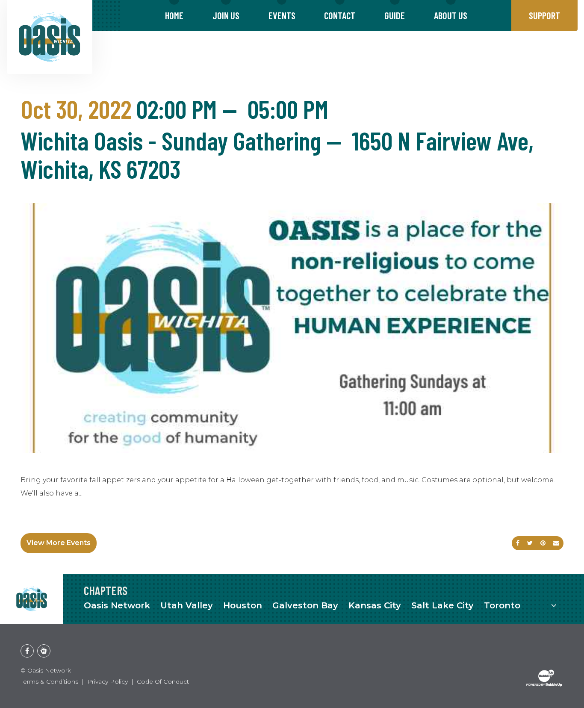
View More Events (59, 543)
